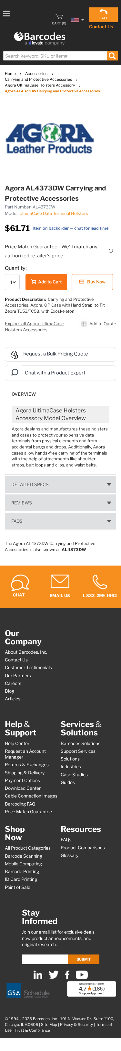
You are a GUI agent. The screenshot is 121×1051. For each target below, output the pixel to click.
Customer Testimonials (28, 667)
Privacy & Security (76, 1024)
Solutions (70, 758)
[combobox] (60, 55)
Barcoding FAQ (20, 804)
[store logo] (40, 39)
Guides (68, 782)
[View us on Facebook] (67, 977)
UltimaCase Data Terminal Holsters (53, 213)
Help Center (17, 743)
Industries (71, 766)
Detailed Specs (30, 484)
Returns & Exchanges (27, 764)
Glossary (69, 855)
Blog (9, 691)
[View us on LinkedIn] (38, 977)
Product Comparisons (83, 847)
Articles (12, 698)
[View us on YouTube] (82, 977)
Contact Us (101, 26)
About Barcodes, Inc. (26, 652)
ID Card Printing (21, 879)
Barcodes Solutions (80, 743)
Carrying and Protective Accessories (39, 79)
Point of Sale (17, 887)
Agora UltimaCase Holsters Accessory (40, 85)
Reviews (21, 502)
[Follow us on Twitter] (54, 977)
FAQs (17, 521)
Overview (24, 394)
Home (11, 73)
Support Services (78, 751)
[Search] (112, 55)
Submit (84, 959)
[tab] (60, 391)
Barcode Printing (22, 871)
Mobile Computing (23, 863)
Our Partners (18, 675)
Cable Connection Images (31, 795)
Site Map (49, 1024)
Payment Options (22, 780)
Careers (13, 683)
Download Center (23, 788)
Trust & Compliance (32, 1030)
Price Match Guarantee (28, 811)
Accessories (36, 73)
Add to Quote (102, 323)
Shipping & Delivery (25, 772)
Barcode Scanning (23, 856)
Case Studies (74, 774)
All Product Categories (28, 848)
